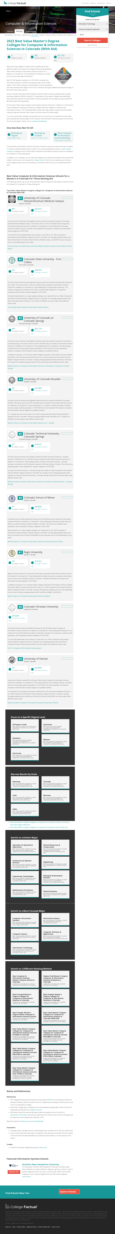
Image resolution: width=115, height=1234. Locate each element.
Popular (42, 35)
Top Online (17, 35)
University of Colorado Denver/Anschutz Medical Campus (44, 199)
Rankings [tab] (19, 31)
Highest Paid (26, 35)
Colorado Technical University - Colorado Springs (42, 435)
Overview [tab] (10, 31)
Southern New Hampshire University (40, 1164)
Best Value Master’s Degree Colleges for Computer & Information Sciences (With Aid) (39, 827)
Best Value (35, 35)
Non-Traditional (68, 35)
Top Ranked (8, 35)
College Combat (39, 160)
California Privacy (31, 1227)
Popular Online (51, 35)
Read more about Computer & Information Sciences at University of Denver (33, 703)
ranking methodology (39, 121)
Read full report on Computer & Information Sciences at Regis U (29, 596)
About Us (8, 1227)
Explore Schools (68, 1191)
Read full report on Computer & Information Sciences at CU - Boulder (31, 423)
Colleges (85, 3)
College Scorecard (35, 1110)
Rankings (101, 3)
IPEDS (50, 1100)
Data (13, 1227)
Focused (59, 35)
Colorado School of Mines (39, 497)
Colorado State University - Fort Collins (42, 260)
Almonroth (43, 1147)
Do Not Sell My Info (44, 1227)
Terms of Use (55, 1227)
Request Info (14, 1172)
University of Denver (36, 658)
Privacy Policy (21, 1227)
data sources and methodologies (33, 1121)
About (108, 3)
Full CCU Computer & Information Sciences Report (24, 648)
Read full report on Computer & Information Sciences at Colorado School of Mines (35, 542)
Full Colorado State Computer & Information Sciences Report (28, 307)
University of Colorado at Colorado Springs (38, 319)
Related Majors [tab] (31, 31)
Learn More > (26, 1177)
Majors (93, 3)
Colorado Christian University (41, 606)
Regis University (33, 552)
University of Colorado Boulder (42, 379)
